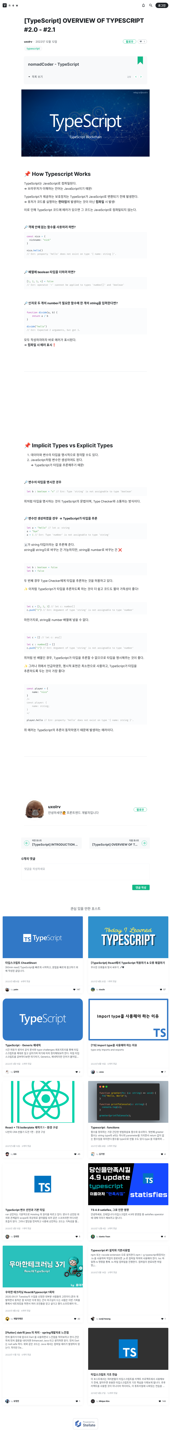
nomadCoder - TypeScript (53, 64)
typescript (33, 48)
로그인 (162, 5)
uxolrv (28, 41)
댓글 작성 (141, 887)
